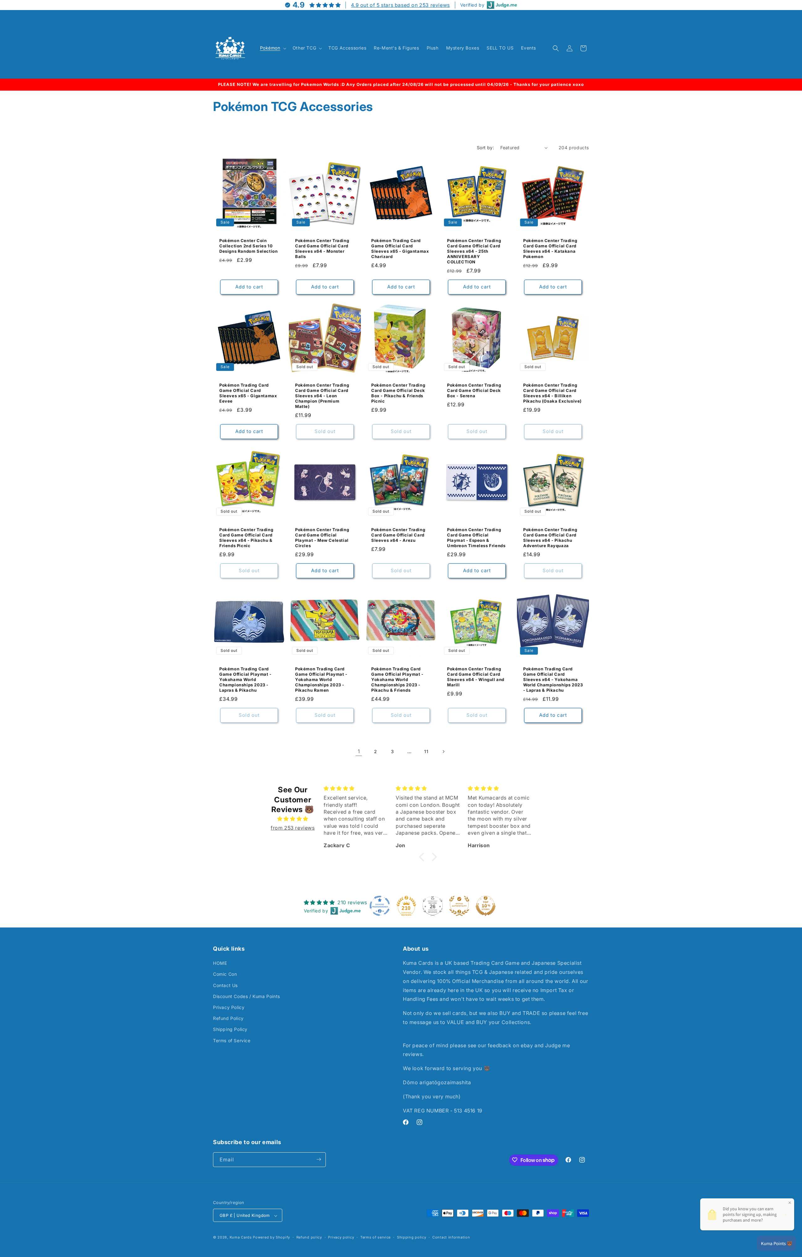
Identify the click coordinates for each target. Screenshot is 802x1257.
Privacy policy (341, 1237)
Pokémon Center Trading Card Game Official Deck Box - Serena (474, 391)
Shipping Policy (230, 1029)
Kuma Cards (241, 1237)
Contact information (451, 1237)
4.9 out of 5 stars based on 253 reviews (400, 5)
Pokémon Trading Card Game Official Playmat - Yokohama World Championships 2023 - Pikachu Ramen (321, 679)
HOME (220, 963)
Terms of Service (232, 1040)
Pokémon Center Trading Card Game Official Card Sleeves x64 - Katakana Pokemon (550, 248)
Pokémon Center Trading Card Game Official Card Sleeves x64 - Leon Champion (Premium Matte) (322, 396)
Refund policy (309, 1237)
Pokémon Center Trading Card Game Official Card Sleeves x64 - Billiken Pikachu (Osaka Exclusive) (552, 393)
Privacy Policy (228, 1007)
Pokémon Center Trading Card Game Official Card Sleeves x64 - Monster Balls (322, 248)
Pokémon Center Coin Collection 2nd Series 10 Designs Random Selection (248, 246)
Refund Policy (228, 1018)
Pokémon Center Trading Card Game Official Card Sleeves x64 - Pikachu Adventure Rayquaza (550, 537)
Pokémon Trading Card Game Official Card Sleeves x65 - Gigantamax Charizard (400, 248)
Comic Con (225, 974)
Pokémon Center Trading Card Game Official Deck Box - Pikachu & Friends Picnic (398, 393)
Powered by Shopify (271, 1237)
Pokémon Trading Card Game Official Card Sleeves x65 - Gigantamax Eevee (248, 393)
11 (426, 751)
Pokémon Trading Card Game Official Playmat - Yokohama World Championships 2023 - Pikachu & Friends (397, 679)
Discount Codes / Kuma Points (246, 996)
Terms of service (375, 1237)
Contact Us (225, 985)
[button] (272, 48)
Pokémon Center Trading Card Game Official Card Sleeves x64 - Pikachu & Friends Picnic (246, 537)
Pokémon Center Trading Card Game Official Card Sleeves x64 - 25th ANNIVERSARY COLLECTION (474, 251)
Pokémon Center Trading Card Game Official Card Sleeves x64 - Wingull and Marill (475, 676)
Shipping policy (411, 1237)
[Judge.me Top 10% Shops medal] (486, 906)
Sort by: (485, 147)
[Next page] (443, 751)
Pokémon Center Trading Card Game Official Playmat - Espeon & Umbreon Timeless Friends (476, 537)
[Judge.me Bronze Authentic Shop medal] (459, 906)
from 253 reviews (293, 827)
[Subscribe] (318, 1159)
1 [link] (359, 751)
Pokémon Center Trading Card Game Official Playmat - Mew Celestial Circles (322, 537)
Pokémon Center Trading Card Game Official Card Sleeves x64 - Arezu (398, 535)
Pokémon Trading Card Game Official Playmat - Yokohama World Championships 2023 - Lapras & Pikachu (245, 679)
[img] (293, 818)
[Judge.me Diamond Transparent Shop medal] (380, 906)
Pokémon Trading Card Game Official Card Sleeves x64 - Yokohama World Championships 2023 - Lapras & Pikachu (553, 679)
